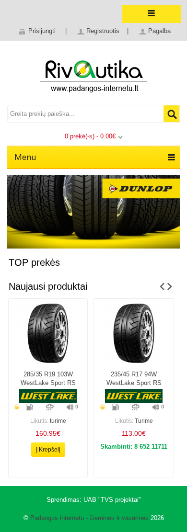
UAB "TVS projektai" (112, 499)
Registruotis (102, 30)
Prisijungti (42, 30)
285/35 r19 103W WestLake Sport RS (48, 378)
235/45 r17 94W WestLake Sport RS (134, 378)
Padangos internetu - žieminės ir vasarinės (89, 517)
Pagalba (159, 30)
